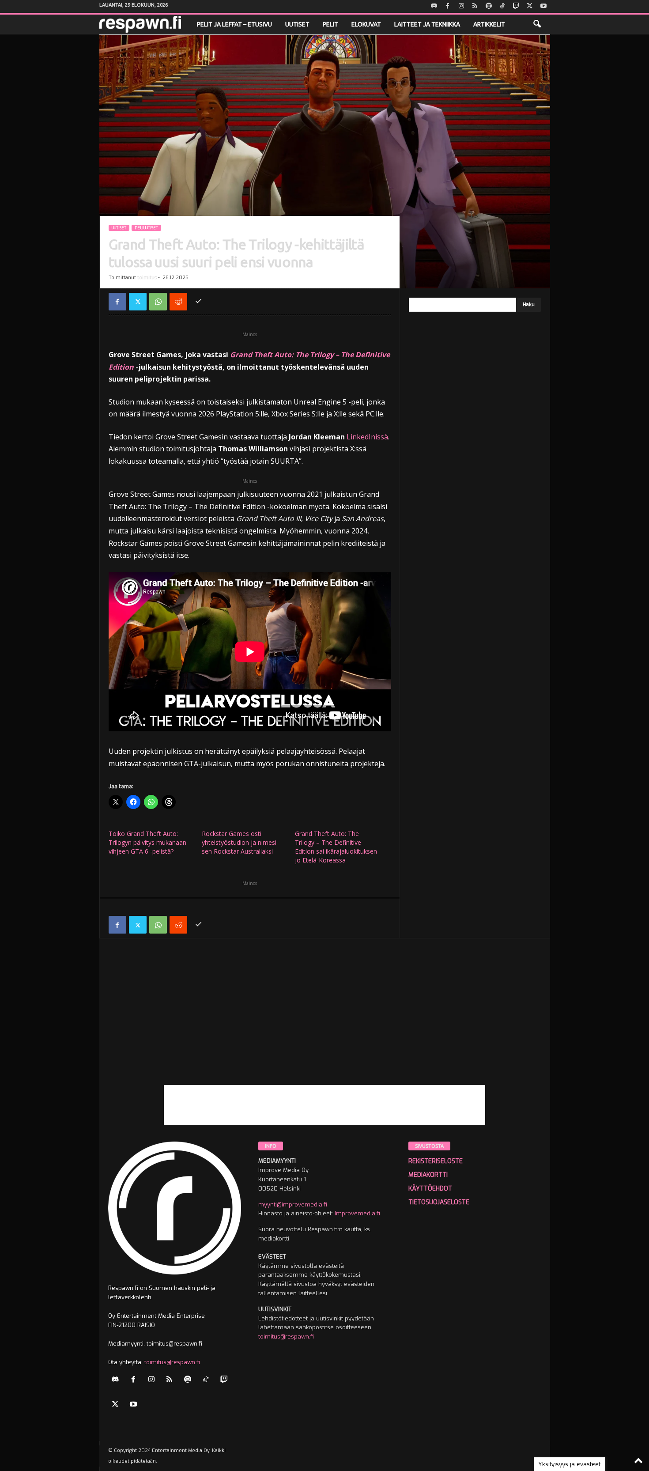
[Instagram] (461, 6)
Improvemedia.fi (357, 1213)
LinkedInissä (367, 437)
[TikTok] (502, 6)
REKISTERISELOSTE (435, 1161)
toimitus (147, 277)
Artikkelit (489, 24)
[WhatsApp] (158, 301)
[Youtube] (543, 6)
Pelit (330, 24)
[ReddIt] (178, 301)
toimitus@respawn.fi (172, 1362)
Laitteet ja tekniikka (427, 24)
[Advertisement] (324, 1023)
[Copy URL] (199, 301)
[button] (537, 24)
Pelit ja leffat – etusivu (234, 24)
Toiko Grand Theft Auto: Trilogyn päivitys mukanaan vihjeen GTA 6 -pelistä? (147, 842)
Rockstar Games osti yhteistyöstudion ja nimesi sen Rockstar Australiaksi (239, 842)
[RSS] (475, 6)
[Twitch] (516, 6)
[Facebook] (447, 6)
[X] (529, 6)
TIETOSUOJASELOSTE (438, 1202)
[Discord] (434, 6)
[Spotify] (488, 6)
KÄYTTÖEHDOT (430, 1188)
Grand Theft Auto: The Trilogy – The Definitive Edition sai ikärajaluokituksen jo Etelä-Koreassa (336, 846)
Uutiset (297, 24)
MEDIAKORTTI (428, 1175)
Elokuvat (366, 24)
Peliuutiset (146, 228)
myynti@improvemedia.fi (292, 1204)
